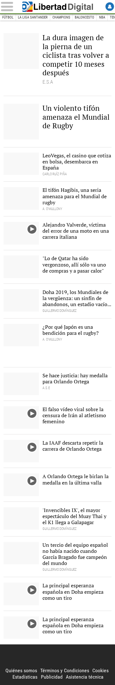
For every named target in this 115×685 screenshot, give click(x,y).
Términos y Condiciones (64, 670)
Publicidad (52, 677)
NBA (102, 17)
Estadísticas (24, 677)
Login (109, 6)
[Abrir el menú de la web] (8, 6)
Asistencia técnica (84, 677)
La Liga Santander (33, 17)
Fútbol (7, 17)
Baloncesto (84, 17)
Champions (61, 17)
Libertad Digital (57, 7)
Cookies (100, 670)
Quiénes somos (21, 670)
